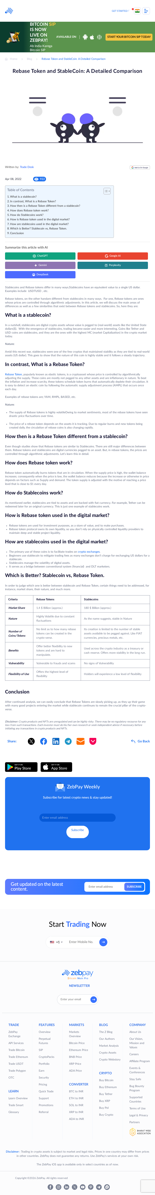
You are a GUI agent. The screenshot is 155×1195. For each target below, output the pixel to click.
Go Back (144, 741)
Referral (43, 1112)
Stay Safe (135, 1079)
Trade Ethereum (18, 1057)
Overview (44, 1032)
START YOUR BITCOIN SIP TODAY (129, 37)
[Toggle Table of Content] (105, 191)
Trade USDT (15, 1064)
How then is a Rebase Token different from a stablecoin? (45, 206)
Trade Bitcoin (16, 1050)
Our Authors (107, 1039)
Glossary (13, 1112)
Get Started (120, 11)
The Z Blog (105, 1032)
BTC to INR (76, 1091)
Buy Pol (104, 1108)
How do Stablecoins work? (26, 215)
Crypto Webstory (109, 1059)
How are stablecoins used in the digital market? (39, 224)
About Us (135, 1032)
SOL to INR (76, 1105)
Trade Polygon (17, 1070)
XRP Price (75, 1064)
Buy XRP (104, 1101)
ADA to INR (76, 1119)
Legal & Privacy (138, 1115)
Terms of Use (137, 1108)
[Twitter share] (31, 741)
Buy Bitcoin (106, 1080)
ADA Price (75, 1070)
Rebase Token (13, 374)
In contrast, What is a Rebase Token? (33, 201)
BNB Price (75, 1057)
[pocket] (92, 741)
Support (44, 1098)
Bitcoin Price (77, 1043)
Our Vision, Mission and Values (136, 1043)
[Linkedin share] (56, 741)
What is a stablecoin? (23, 196)
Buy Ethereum (108, 1087)
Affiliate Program (139, 1061)
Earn (41, 1070)
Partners (134, 1122)
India (137, 10)
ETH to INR (76, 1098)
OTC (11, 1077)
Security (44, 1077)
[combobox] (56, 942)
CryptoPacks (46, 1057)
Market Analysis (109, 1045)
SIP (41, 1050)
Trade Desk (27, 167)
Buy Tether (105, 1094)
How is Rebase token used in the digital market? (40, 219)
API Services (16, 1043)
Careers (134, 1054)
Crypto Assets (107, 1052)
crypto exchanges (89, 551)
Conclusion (17, 233)
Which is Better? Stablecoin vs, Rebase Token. (38, 228)
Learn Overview (18, 1098)
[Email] (80, 741)
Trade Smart (15, 1105)
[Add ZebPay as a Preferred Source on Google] (140, 169)
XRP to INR (76, 1112)
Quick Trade (46, 1091)
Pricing (43, 1084)
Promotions (46, 1105)
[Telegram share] (68, 741)
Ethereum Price (78, 1050)
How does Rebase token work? (29, 210)
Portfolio (44, 1064)
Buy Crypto (106, 1114)
